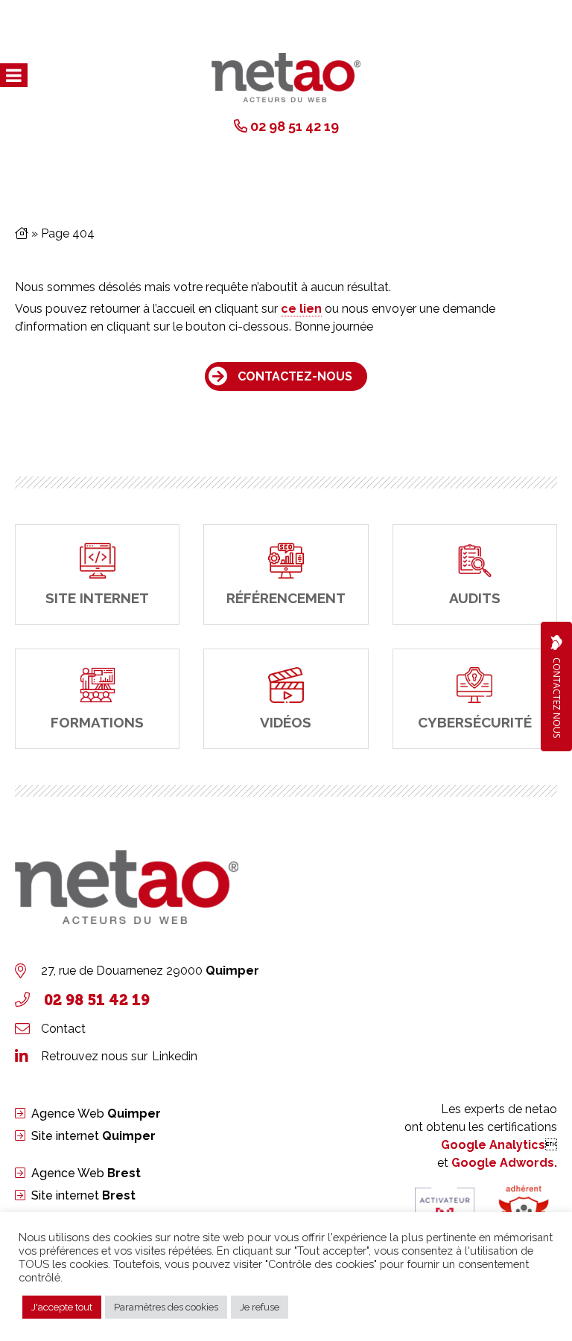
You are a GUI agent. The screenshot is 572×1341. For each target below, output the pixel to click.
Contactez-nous (295, 376)
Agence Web (96, 1113)
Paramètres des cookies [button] (166, 1307)
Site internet (93, 1136)
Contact (63, 1029)
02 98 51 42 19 (294, 126)
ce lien (301, 309)
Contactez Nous (556, 697)
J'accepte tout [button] (61, 1307)
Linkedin (174, 1056)
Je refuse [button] (259, 1307)
